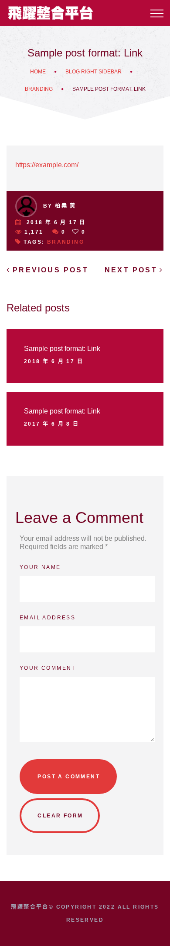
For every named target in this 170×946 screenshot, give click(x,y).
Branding (39, 89)
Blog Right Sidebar (93, 72)
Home (38, 72)
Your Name (40, 567)
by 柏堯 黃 (59, 206)
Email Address (47, 618)
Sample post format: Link (62, 348)
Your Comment (48, 668)
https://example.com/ (46, 165)
